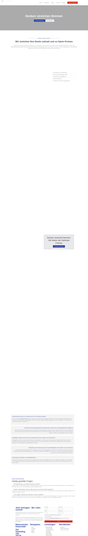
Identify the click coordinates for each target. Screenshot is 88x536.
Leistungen (46, 2)
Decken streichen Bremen (18, 478)
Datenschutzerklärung (54, 518)
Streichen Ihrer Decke (23, 418)
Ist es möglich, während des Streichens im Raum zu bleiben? (29, 494)
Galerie (52, 2)
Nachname (61, 507)
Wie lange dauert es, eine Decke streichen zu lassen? (27, 484)
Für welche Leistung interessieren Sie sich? (53, 514)
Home (40, 2)
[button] (44, 484)
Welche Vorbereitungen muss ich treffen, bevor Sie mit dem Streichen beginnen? (33, 489)
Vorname (46, 507)
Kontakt (63, 2)
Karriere (58, 2)
